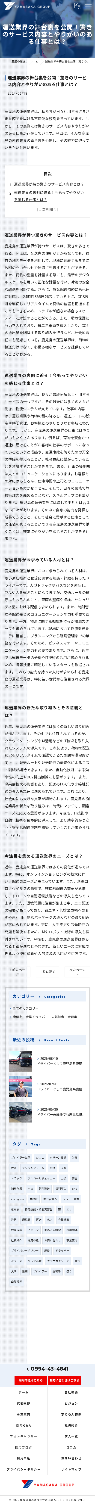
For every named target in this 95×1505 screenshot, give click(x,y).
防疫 (52, 1168)
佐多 (14, 1168)
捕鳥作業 (16, 1188)
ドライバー (62, 1250)
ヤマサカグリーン (58, 1261)
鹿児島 (26, 1219)
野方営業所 (50, 1199)
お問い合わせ (52, 1240)
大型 (63, 1168)
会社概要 (63, 1219)
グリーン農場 (58, 1157)
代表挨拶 (16, 1230)
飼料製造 (44, 1188)
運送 (39, 1219)
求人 (50, 1219)
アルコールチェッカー (41, 1178)
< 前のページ (17, 972)
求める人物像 (52, 1230)
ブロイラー (40, 1271)
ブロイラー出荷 (20, 1157)
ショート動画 (71, 1199)
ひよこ (40, 1157)
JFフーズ (16, 1261)
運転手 (57, 1271)
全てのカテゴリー (26, 1008)
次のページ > (77, 972)
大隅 (14, 1271)
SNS (74, 1188)
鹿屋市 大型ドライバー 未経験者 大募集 (45, 1017)
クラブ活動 (35, 1261)
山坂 (63, 1178)
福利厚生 (60, 1188)
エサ (69, 1209)
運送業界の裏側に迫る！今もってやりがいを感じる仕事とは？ (49, 196)
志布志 (15, 1209)
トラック (16, 1178)
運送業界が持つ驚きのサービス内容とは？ (49, 184)
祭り (69, 1271)
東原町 (34, 1199)
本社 (30, 1188)
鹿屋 (47, 1250)
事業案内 (71, 1240)
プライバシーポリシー (25, 1250)
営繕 (14, 1219)
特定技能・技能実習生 (39, 1209)
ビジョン (33, 1230)
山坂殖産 (16, 1281)
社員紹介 (16, 1240)
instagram (17, 1199)
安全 (74, 1178)
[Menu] (88, 6)
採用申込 (33, 1240)
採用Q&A (71, 1230)
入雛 (74, 1157)
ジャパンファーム (33, 1168)
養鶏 (25, 1271)
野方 (77, 1261)
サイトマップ (71, 1469)
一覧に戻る (47, 972)
